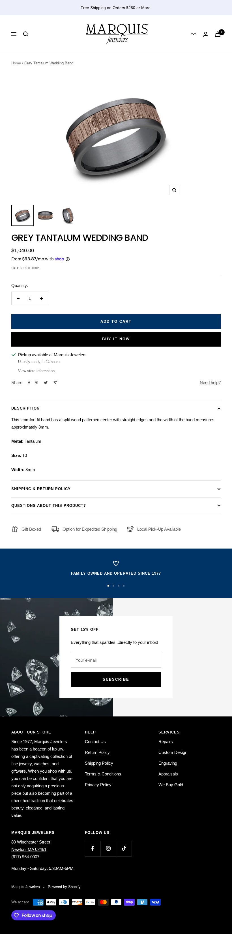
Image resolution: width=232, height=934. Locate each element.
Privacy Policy (98, 784)
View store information (36, 371)
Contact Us (95, 741)
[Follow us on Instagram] (108, 848)
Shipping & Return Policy (41, 489)
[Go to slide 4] (123, 586)
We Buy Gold (170, 784)
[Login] (205, 34)
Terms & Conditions (103, 773)
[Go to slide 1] (108, 586)
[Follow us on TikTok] (124, 848)
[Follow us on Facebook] (92, 848)
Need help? (210, 382)
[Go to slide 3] (118, 586)
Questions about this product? (48, 505)
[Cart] (218, 34)
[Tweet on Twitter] (45, 383)
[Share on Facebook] (29, 383)
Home (16, 63)
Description (25, 408)
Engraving (167, 763)
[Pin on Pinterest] (36, 383)
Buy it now (116, 339)
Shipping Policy (99, 763)
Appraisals (168, 773)
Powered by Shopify (64, 887)
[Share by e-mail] (55, 382)
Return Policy (97, 752)
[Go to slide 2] (113, 586)
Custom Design (172, 752)
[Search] (25, 34)
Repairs (165, 741)
